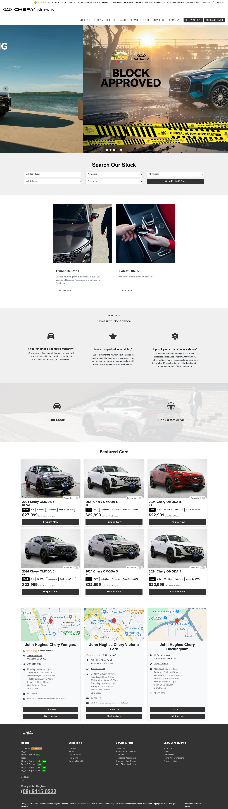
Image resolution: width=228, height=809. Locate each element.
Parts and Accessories (126, 752)
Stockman (25, 748)
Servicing (120, 748)
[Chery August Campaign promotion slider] (107, 150)
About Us (167, 748)
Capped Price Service (126, 761)
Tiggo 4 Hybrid (28, 755)
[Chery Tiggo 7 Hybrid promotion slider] (114, 150)
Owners (159, 20)
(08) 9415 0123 (98, 669)
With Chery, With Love (126, 764)
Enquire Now (50, 522)
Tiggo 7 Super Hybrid (31, 761)
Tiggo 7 (24, 758)
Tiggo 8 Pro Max (28, 764)
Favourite (68, 498)
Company (174, 20)
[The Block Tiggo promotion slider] (118, 150)
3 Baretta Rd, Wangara (152, 2)
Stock (97, 20)
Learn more (126, 290)
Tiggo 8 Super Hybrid (31, 767)
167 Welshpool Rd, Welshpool (109, 2)
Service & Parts (139, 20)
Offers (110, 20)
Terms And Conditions (173, 758)
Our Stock (73, 748)
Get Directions (50, 716)
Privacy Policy (170, 761)
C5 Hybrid (25, 777)
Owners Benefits (76, 761)
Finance (122, 20)
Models (83, 20)
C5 (22, 774)
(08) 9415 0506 (161, 664)
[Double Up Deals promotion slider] (110, 150)
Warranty (120, 755)
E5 (22, 780)
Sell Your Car (193, 20)
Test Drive (73, 758)
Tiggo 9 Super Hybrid (31, 771)
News (166, 752)
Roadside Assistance (126, 758)
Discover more (64, 290)
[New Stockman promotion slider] (121, 150)
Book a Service (215, 20)
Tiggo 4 (24, 752)
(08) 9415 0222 (34, 664)
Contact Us (51, 710)
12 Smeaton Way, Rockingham (197, 2)
